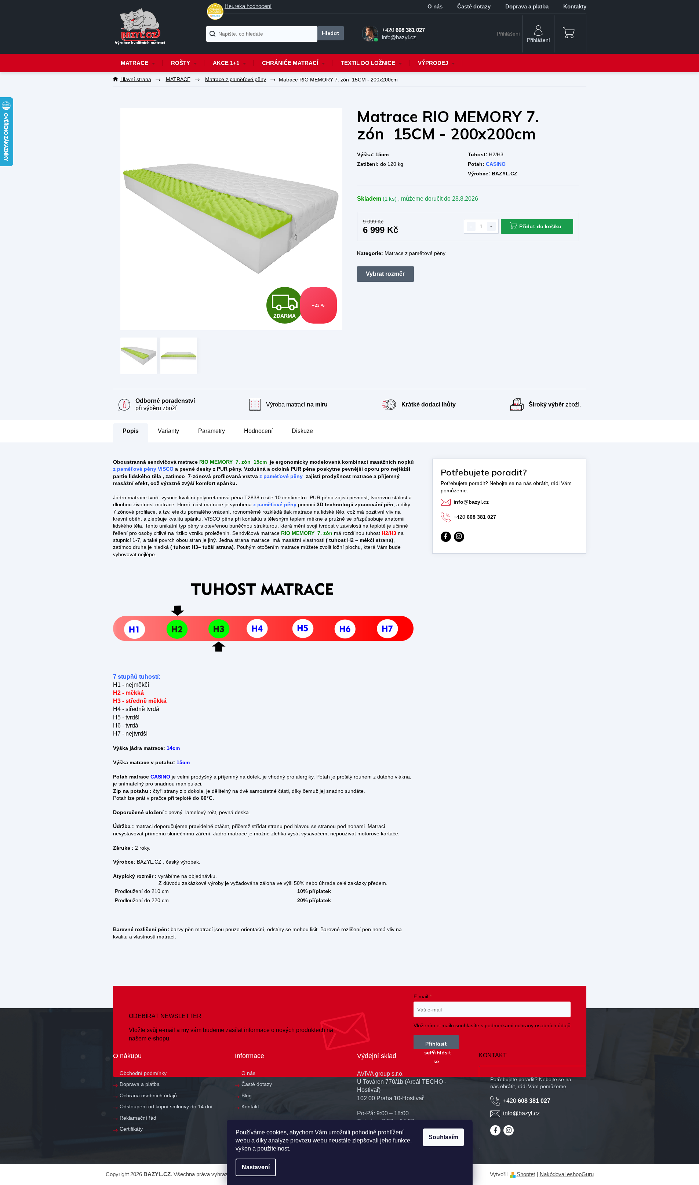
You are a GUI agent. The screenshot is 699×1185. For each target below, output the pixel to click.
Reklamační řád (138, 1118)
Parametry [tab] (211, 431)
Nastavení (256, 1167)
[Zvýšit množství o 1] (491, 226)
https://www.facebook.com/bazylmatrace (446, 537)
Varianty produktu (385, 274)
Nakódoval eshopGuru (567, 1174)
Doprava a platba (527, 6)
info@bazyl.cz (471, 502)
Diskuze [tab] (302, 431)
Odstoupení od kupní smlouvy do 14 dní (166, 1106)
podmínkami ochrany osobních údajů (528, 1025)
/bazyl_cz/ (459, 537)
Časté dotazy (474, 6)
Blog (246, 1095)
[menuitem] (138, 63)
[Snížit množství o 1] (471, 226)
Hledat (330, 33)
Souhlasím (443, 1137)
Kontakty (574, 6)
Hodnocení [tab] (258, 431)
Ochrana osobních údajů (148, 1095)
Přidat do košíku (540, 226)
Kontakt (250, 1106)
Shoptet (526, 1174)
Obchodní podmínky (143, 1073)
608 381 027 (475, 517)
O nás (435, 6)
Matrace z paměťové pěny (415, 253)
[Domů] (136, 79)
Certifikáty (131, 1129)
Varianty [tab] (168, 431)
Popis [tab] (131, 431)
